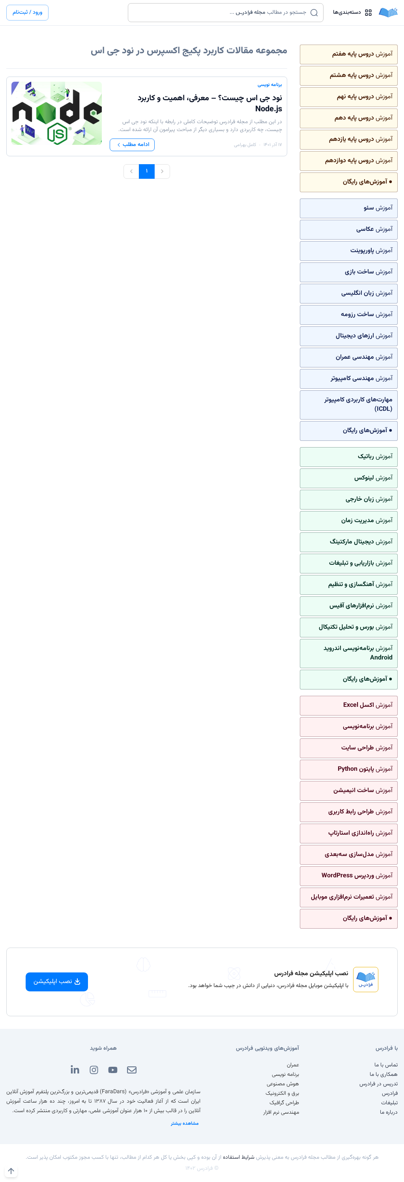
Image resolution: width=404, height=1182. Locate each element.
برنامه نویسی (270, 84)
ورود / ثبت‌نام (27, 12)
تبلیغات (389, 1103)
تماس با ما (386, 1065)
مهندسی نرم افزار (281, 1112)
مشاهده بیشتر (185, 1123)
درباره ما (389, 1112)
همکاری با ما (384, 1074)
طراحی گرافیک (284, 1103)
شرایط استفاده (238, 1157)
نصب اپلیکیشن (53, 982)
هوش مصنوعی (283, 1084)
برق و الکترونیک (282, 1093)
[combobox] (220, 12)
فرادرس (390, 1093)
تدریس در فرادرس (378, 1084)
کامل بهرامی (245, 145)
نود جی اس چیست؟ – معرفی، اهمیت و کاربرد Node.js (210, 104)
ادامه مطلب (136, 144)
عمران (293, 1065)
